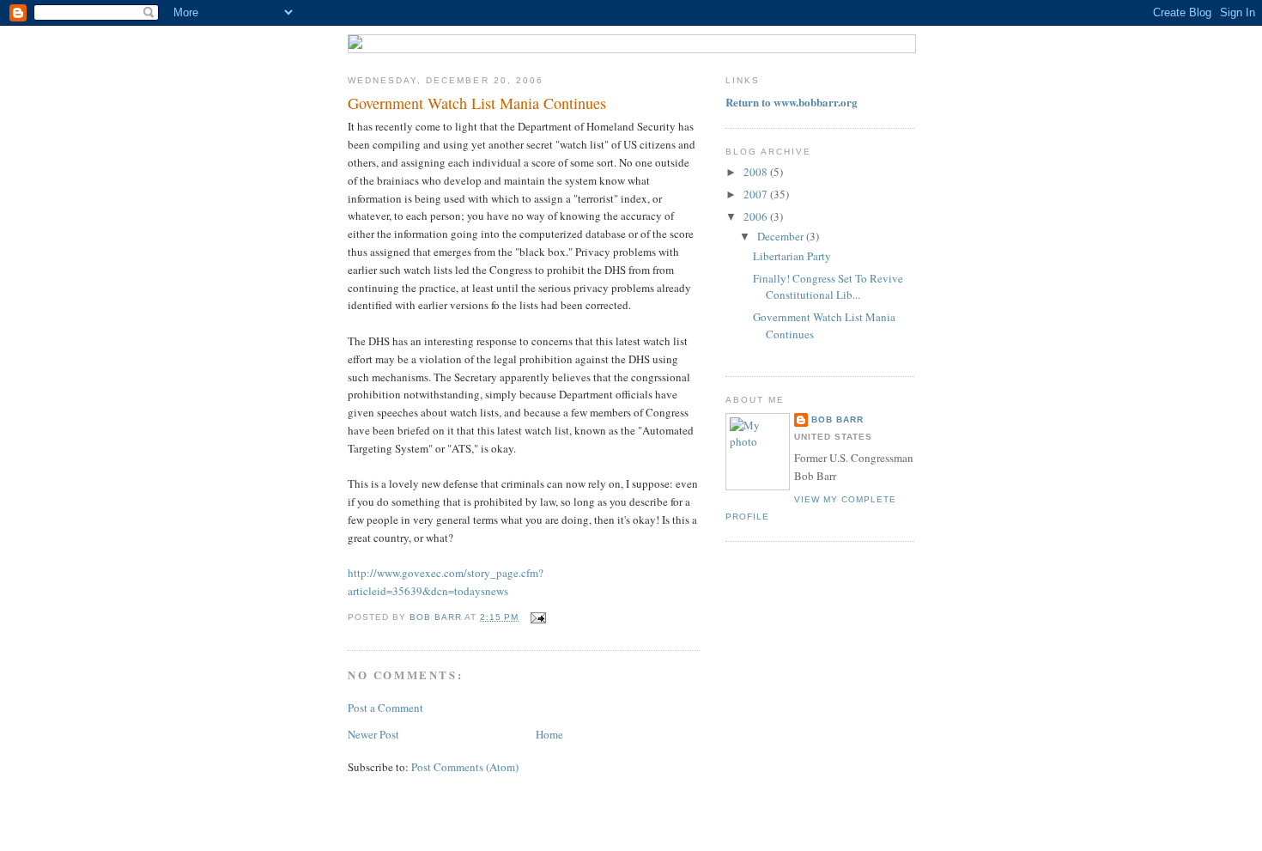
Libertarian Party (792, 256)
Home (549, 734)
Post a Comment (385, 707)
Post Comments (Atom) (465, 767)
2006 (756, 216)
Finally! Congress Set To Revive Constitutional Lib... (828, 286)
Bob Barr (837, 419)
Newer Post (373, 734)
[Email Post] (537, 617)
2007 (756, 194)
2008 (756, 171)
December (781, 236)
